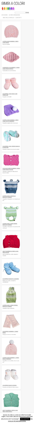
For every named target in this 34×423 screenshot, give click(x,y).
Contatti (19, 17)
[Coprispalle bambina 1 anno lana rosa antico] (11, 66)
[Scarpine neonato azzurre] (11, 277)
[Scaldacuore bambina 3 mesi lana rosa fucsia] (11, 167)
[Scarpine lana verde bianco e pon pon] (11, 145)
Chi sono (5, 15)
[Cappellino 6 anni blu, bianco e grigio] (11, 194)
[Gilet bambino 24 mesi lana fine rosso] (11, 250)
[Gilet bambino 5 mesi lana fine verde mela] (11, 409)
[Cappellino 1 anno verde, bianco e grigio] (11, 304)
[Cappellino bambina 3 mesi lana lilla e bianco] (11, 118)
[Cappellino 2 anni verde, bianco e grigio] (11, 222)
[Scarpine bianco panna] (11, 384)
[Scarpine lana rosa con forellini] (11, 92)
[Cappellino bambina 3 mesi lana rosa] (11, 40)
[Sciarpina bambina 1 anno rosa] (11, 330)
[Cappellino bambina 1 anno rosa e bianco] (11, 356)
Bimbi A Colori (13, 3)
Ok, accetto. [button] (25, 419)
